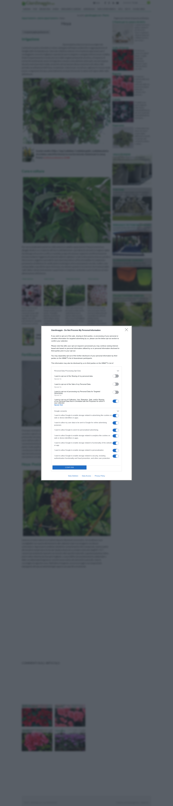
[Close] (127, 330)
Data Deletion (73, 476)
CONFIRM (69, 467)
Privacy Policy (100, 476)
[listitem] (86, 371)
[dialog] (86, 403)
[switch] (116, 376)
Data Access (86, 476)
